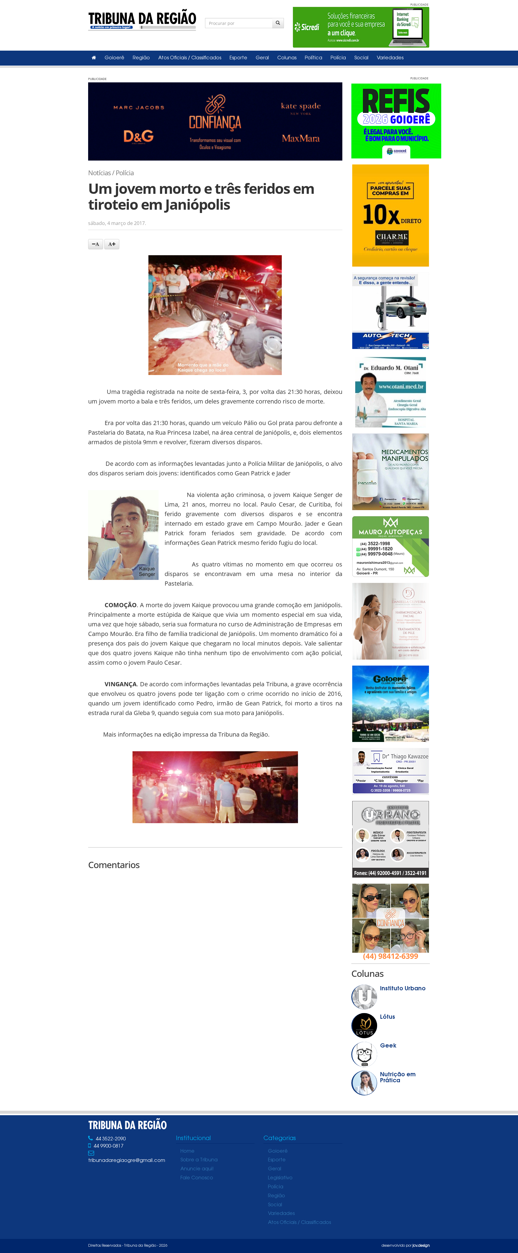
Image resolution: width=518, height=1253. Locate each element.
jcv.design (421, 1246)
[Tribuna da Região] (142, 18)
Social (361, 58)
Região (141, 58)
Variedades (390, 58)
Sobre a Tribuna (199, 1160)
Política (313, 58)
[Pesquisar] (278, 23)
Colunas (286, 58)
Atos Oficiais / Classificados (189, 58)
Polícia (338, 58)
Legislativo (280, 1178)
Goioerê (114, 58)
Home (187, 1151)
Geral (262, 58)
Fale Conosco (196, 1178)
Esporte (238, 58)
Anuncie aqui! (197, 1169)
